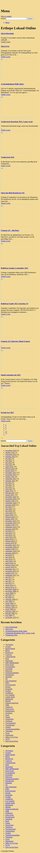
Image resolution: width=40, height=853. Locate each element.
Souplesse (8, 713)
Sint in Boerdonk (7, 33)
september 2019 (10, 527)
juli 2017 (8, 577)
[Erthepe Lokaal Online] (2, 4)
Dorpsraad (9, 661)
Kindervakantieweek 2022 (11, 375)
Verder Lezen (5, 42)
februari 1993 (10, 607)
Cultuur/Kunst (10, 657)
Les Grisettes (9, 695)
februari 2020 (10, 517)
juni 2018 (8, 557)
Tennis (7, 717)
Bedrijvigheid (10, 649)
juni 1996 (8, 601)
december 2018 (10, 545)
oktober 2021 (10, 477)
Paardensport (9, 711)
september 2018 (10, 551)
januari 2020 (9, 519)
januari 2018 (9, 567)
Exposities (9, 669)
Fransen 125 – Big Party (10, 230)
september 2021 (10, 479)
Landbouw (9, 693)
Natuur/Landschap (11, 703)
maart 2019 (9, 539)
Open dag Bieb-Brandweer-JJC (13, 193)
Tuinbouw (9, 721)
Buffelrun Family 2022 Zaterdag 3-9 (14, 304)
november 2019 (10, 523)
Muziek (8, 701)
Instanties (8, 677)
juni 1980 (8, 615)
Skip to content (6, 16)
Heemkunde (9, 675)
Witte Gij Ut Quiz (11, 737)
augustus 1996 (10, 599)
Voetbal (8, 727)
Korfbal (8, 691)
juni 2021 (8, 485)
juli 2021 (8, 483)
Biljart (7, 651)
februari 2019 (10, 541)
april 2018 (8, 561)
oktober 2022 (10, 452)
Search (3, 18)
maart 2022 (9, 467)
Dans (7, 659)
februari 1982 (10, 613)
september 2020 (10, 503)
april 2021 (8, 489)
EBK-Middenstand (12, 663)
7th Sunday (9, 645)
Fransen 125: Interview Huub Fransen (15, 341)
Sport (7, 715)
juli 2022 (8, 459)
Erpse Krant (9, 665)
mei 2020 (8, 511)
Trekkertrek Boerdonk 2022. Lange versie (17, 122)
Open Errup (9, 709)
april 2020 (8, 513)
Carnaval (8, 655)
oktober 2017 (10, 573)
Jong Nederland (10, 681)
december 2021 (10, 473)
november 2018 (10, 547)
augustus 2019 (10, 529)
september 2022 (10, 455)
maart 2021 (9, 491)
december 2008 (10, 591)
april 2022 (8, 465)
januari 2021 (9, 495)
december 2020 (10, 497)
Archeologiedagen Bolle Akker (12, 84)
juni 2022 (8, 461)
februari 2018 (10, 565)
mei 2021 (8, 487)
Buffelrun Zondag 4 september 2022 (14, 268)
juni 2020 (8, 509)
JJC (6, 679)
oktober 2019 (10, 525)
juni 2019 (8, 533)
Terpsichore (9, 719)
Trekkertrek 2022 (7, 157)
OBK (7, 705)
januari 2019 (9, 543)
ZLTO (7, 739)
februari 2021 (10, 493)
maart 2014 (9, 585)
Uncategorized (10, 723)
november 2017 (10, 571)
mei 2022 (8, 463)
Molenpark (9, 699)
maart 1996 (9, 603)
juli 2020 (8, 507)
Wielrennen (9, 735)
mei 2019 (8, 535)
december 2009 (10, 589)
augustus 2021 (10, 481)
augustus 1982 (10, 611)
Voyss (7, 733)
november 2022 (10, 450)
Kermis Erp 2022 (7, 412)
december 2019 (10, 521)
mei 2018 (8, 559)
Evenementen (10, 667)
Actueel (8, 647)
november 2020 (10, 499)
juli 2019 (8, 531)
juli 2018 (8, 555)
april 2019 (8, 537)
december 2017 (10, 569)
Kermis (7, 687)
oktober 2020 (10, 501)
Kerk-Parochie (10, 685)
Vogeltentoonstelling (12, 729)
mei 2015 (8, 583)
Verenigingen (10, 725)
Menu (7, 22)
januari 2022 (9, 471)
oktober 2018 (10, 549)
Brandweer (9, 653)
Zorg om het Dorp (11, 741)
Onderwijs (9, 707)
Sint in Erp (5, 46)
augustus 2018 (10, 553)
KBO (7, 683)
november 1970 (10, 617)
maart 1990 (9, 609)
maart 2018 (9, 563)
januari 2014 (9, 587)
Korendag (8, 689)
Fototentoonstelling (12, 673)
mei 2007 (8, 595)
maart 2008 (9, 593)
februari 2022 (10, 469)
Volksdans (9, 731)
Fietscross (8, 671)
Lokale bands (10, 697)
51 (6, 433)
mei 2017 (8, 581)
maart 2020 (9, 515)
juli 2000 (8, 597)
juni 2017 (8, 579)
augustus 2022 (10, 457)
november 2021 (10, 475)
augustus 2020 (10, 505)
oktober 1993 (10, 605)
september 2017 (10, 575)
